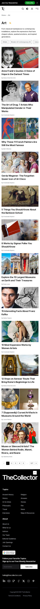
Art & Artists (6, 502)
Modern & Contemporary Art (21, 42)
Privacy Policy (27, 596)
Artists (5, 42)
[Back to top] (35, 473)
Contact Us (6, 546)
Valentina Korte (7, 456)
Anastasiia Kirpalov (8, 115)
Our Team (6, 535)
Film (22, 506)
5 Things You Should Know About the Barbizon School (19, 211)
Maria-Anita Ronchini (9, 78)
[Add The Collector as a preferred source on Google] (8, 553)
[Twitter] (23, 581)
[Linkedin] (4, 580)
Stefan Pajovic (7, 318)
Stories (23, 502)
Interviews (6, 513)
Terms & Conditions (14, 596)
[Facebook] (18, 581)
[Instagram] (28, 581)
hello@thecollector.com (12, 575)
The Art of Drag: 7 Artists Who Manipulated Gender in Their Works (17, 108)
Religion (24, 495)
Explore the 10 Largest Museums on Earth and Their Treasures (18, 279)
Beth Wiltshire (7, 149)
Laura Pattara (7, 419)
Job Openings (7, 542)
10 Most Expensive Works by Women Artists (16, 347)
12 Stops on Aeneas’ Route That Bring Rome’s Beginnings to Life (18, 380)
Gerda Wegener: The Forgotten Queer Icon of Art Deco (18, 177)
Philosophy (6, 506)
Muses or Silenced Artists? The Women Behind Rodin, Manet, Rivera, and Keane (18, 449)
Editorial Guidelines (9, 539)
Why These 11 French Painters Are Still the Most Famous (19, 144)
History (5, 498)
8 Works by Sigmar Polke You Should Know (17, 245)
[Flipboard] (13, 581)
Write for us (6, 528)
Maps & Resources (27, 513)
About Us (5, 524)
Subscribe (29, 3)
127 (31, 463)
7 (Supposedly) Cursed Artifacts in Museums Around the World (19, 414)
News (23, 509)
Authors (5, 531)
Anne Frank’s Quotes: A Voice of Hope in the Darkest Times (18, 72)
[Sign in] (32, 9)
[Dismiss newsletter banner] (37, 3)
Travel (4, 509)
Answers (24, 498)
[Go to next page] (36, 463)
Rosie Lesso (6, 284)
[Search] (23, 9)
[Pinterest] (33, 581)
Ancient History (8, 495)
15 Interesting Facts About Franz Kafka (18, 313)
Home (4, 15)
